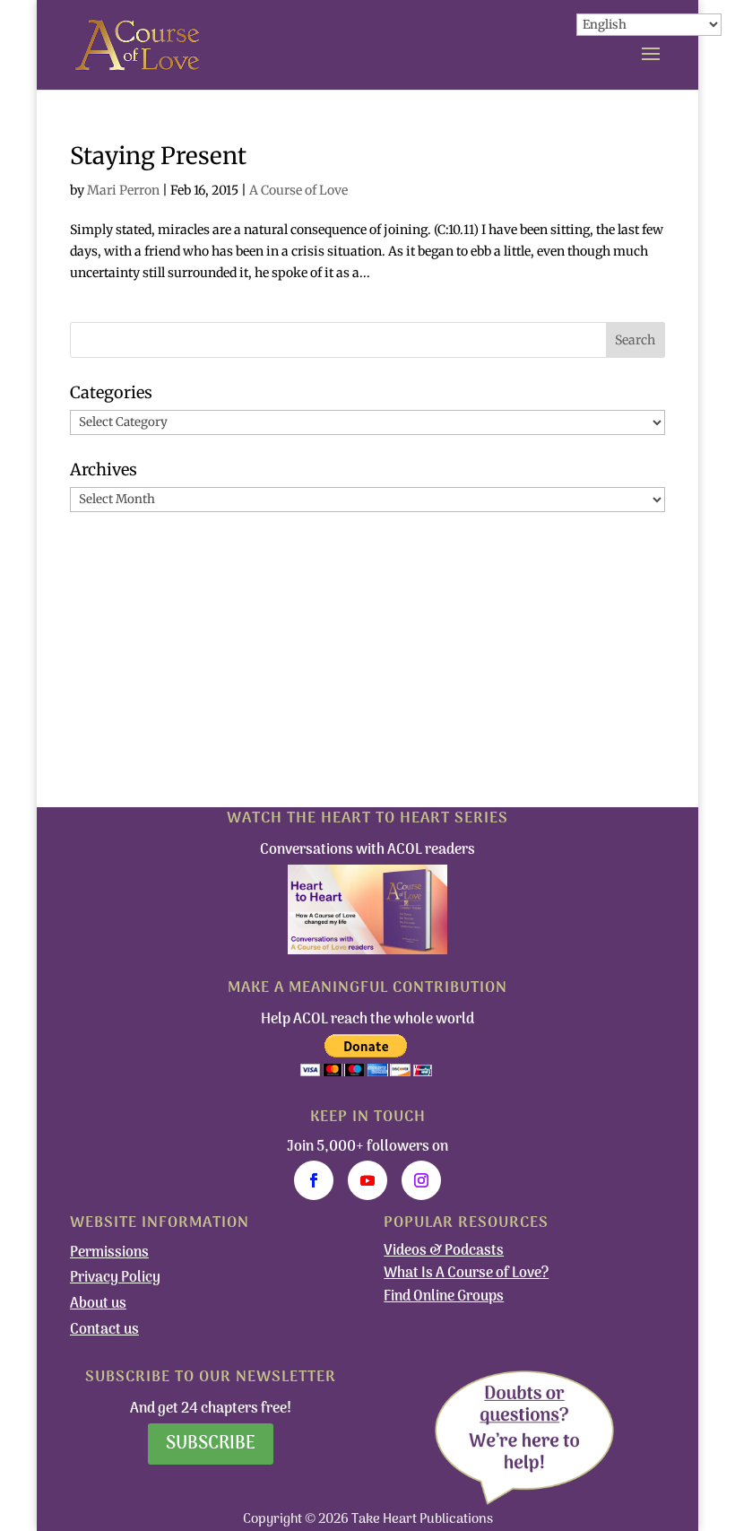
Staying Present (158, 155)
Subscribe (210, 1444)
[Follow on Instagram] (421, 1180)
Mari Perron (123, 190)
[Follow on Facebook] (313, 1180)
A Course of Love (298, 190)
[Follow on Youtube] (367, 1180)
